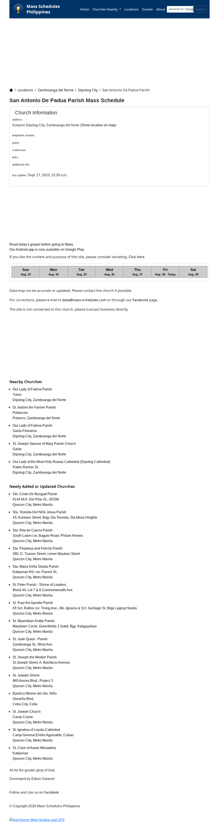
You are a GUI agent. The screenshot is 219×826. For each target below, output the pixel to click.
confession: (19, 150)
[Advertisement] (112, 50)
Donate (147, 9)
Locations (131, 9)
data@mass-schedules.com (84, 300)
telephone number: (23, 135)
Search (200, 9)
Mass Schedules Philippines (43, 9)
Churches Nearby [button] (105, 9)
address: (17, 119)
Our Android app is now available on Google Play (46, 249)
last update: (19, 175)
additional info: (21, 164)
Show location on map (98, 125)
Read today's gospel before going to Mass (41, 244)
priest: (16, 142)
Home (84, 9)
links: (15, 157)
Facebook (140, 300)
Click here (136, 256)
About (160, 9)
